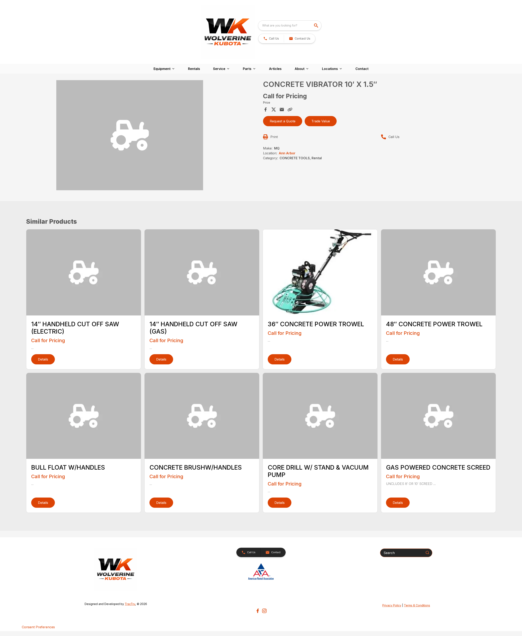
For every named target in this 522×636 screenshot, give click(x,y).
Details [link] (43, 359)
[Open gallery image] (130, 135)
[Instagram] (264, 611)
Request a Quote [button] (282, 121)
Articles (275, 69)
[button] (271, 38)
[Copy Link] (290, 109)
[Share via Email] (281, 109)
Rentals (194, 69)
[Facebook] (257, 611)
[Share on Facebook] (265, 109)
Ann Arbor (287, 153)
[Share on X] (273, 109)
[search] (316, 25)
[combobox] (289, 25)
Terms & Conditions (417, 605)
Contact (361, 69)
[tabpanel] (143, 135)
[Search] (427, 553)
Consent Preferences (38, 627)
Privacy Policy (391, 605)
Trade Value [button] (320, 121)
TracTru (130, 604)
